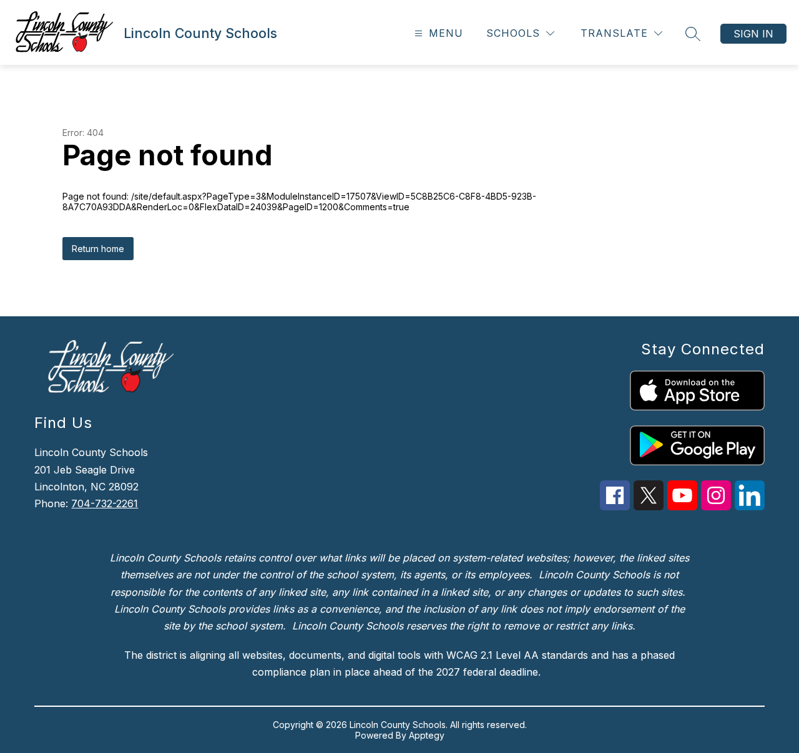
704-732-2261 (104, 503)
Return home (98, 248)
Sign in (753, 33)
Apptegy (426, 735)
